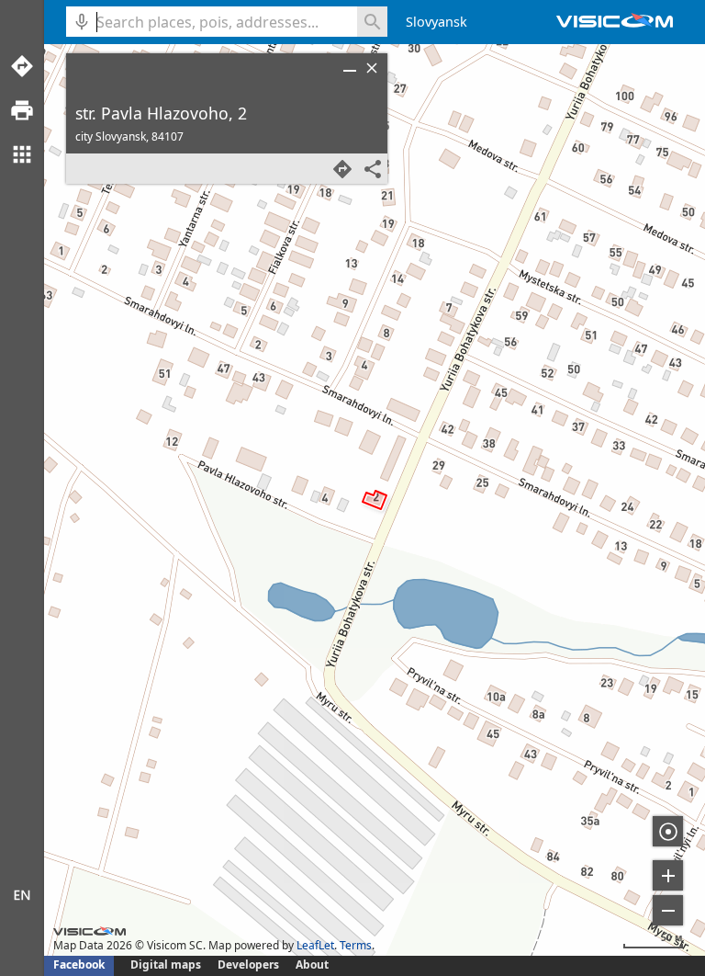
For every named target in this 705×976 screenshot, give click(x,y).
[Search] (372, 21)
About (312, 964)
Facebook (79, 964)
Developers (248, 964)
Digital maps (167, 964)
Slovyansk (436, 21)
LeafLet (315, 945)
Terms (356, 945)
